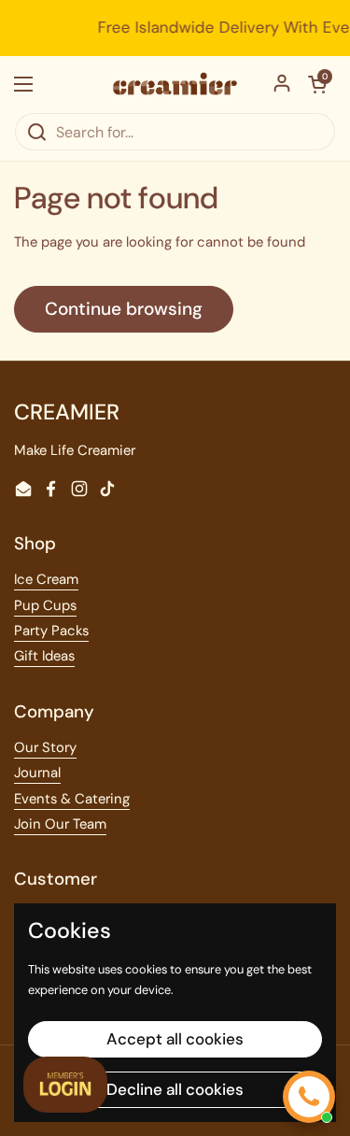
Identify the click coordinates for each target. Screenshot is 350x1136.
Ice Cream (46, 579)
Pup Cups (45, 605)
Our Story (45, 747)
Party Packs (51, 630)
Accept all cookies (175, 1039)
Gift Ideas (44, 655)
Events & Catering (72, 798)
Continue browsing (124, 308)
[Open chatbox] (309, 1097)
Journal (37, 772)
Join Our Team (60, 824)
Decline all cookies (175, 1089)
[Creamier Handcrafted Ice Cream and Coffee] (175, 84)
